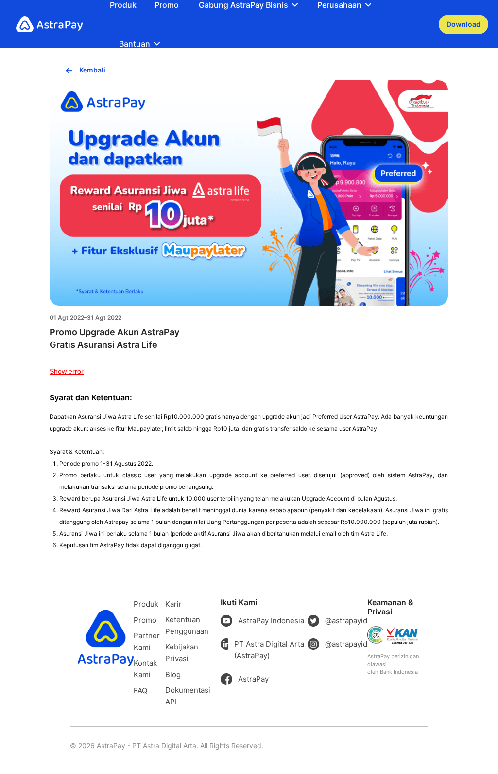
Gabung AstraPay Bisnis (243, 5)
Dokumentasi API (187, 695)
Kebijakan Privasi (181, 652)
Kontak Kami (145, 668)
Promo (167, 5)
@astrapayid (346, 620)
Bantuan (134, 44)
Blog (173, 674)
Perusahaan (339, 5)
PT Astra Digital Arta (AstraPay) (269, 649)
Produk (123, 5)
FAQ (140, 690)
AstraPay (253, 679)
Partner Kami (147, 641)
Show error (67, 371)
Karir (173, 604)
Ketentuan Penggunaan (186, 625)
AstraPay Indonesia (271, 620)
